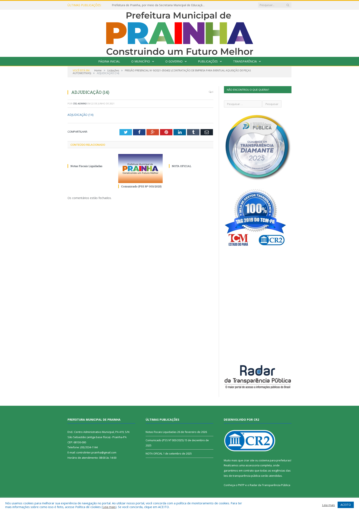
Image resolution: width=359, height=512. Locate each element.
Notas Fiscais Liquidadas (86, 166)
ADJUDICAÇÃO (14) (80, 115)
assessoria (252, 465)
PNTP (241, 485)
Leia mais (109, 507)
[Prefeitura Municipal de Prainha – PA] (179, 32)
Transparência (245, 61)
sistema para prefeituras (275, 460)
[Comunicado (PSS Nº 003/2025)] (140, 168)
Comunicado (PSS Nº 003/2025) (141, 186)
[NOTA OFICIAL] (191, 158)
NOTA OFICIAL (181, 166)
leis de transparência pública (242, 476)
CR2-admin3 (80, 103)
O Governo (174, 61)
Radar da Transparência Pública (270, 485)
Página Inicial (109, 61)
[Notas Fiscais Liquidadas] (90, 158)
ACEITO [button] (346, 505)
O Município (140, 61)
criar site (249, 460)
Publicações (208, 61)
